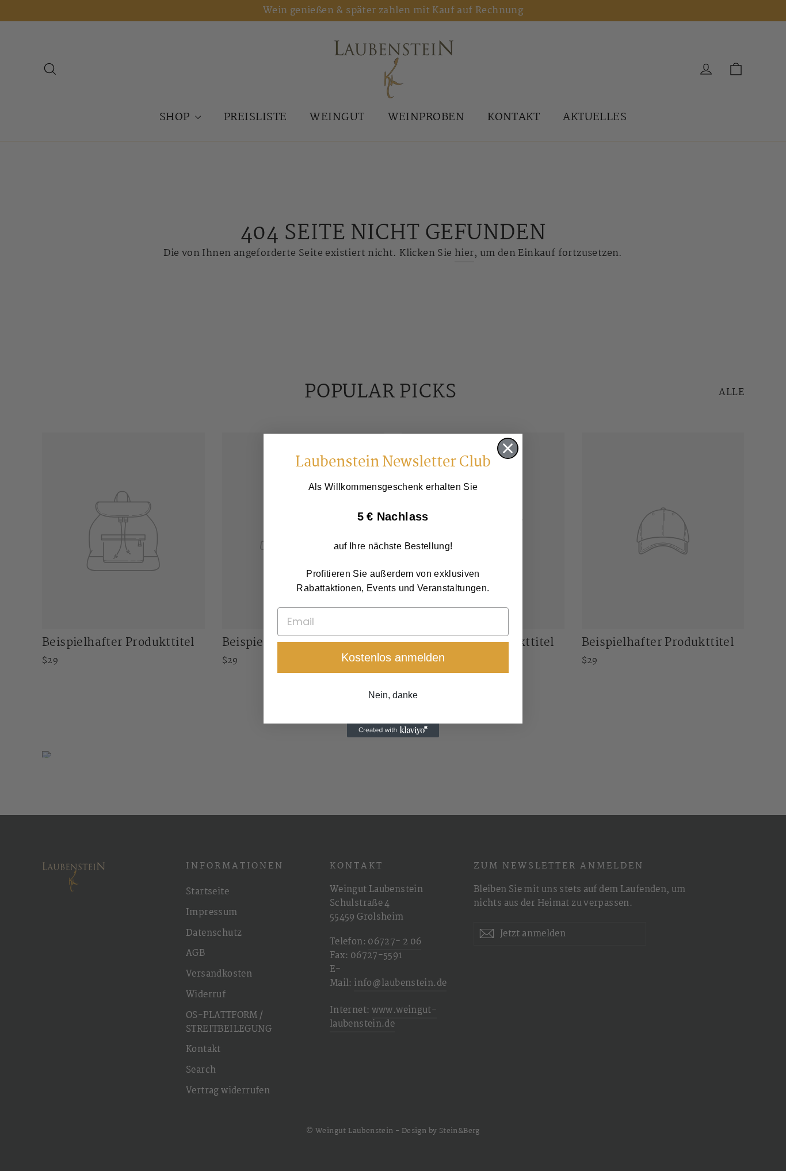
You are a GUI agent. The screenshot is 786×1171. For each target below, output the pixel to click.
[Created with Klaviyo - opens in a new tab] (393, 730)
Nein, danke (393, 695)
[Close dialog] (508, 448)
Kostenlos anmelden (393, 657)
